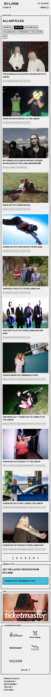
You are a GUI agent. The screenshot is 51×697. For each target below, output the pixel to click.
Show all (8, 27)
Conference (23, 32)
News (39, 32)
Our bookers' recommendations (20, 375)
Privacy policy (12, 678)
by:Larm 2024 (31, 27)
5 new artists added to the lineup (21, 118)
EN (33, 32)
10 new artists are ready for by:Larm (22, 247)
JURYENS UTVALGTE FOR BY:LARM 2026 (21, 288)
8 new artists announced (16, 205)
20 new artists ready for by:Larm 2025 (23, 545)
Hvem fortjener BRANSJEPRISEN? (21, 379)
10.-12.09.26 (43, 3)
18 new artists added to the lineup (21, 461)
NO (5, 37)
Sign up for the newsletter (20, 581)
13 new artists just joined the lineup (23, 503)
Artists (18, 27)
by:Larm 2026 (9, 32)
